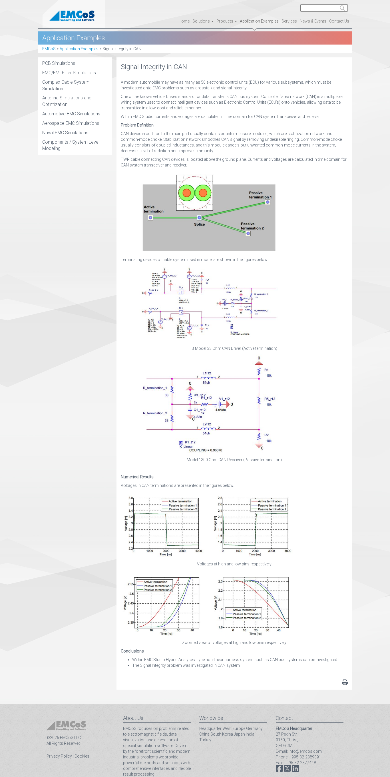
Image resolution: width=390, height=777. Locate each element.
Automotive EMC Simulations (71, 114)
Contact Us (339, 21)
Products (225, 21)
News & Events (313, 21)
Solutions (201, 21)
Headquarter (210, 728)
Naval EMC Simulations (65, 132)
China (204, 734)
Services (289, 21)
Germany (254, 728)
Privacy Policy (59, 756)
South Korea (221, 734)
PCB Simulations (58, 63)
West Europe (233, 728)
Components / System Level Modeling (70, 145)
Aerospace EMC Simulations (70, 123)
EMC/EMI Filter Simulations (69, 72)
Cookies (82, 756)
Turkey (205, 740)
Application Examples (259, 21)
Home (184, 21)
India (250, 734)
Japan (239, 734)
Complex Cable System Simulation (65, 85)
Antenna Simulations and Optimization (66, 101)
